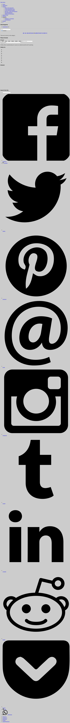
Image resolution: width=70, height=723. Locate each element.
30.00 (20, 41)
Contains (4, 30)
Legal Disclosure (6, 721)
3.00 (6, 41)
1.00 (3, 41)
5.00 (9, 41)
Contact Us (5, 718)
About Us (4, 716)
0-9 (25, 33)
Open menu (2, 2)
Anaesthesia (5, 26)
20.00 (16, 41)
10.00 (12, 41)
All (23, 33)
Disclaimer (5, 719)
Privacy (4, 720)
